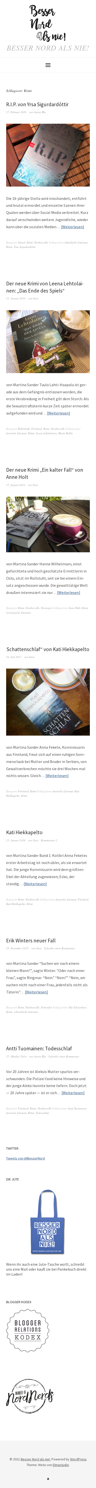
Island (21, 242)
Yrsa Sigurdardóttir (25, 247)
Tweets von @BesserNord (25, 1158)
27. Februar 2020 (16, 112)
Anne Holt (74, 608)
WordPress (78, 1459)
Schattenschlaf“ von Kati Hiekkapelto (47, 649)
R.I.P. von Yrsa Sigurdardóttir (37, 104)
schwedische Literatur (26, 1012)
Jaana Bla (40, 112)
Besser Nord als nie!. (36, 1459)
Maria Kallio (65, 433)
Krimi (30, 242)
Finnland (36, 429)
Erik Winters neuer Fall (31, 940)
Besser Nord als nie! (48, 47)
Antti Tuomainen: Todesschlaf (39, 1048)
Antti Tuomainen (77, 1108)
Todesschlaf (42, 1113)
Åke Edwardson (77, 1007)
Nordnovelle (41, 242)
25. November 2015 (17, 948)
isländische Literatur (75, 242)
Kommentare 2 (49, 840)
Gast (35, 298)
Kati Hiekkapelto (24, 832)
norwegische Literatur (18, 612)
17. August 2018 (15, 485)
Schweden (46, 1007)
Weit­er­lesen (72, 226)
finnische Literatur (16, 433)
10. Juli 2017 (13, 657)
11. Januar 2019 (15, 298)
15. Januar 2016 (15, 840)
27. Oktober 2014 (16, 1056)
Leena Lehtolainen (46, 433)
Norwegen (46, 608)
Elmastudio (61, 1465)
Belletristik (24, 429)
